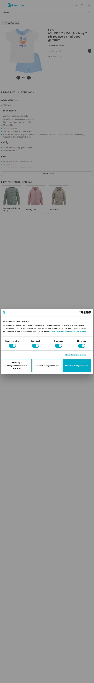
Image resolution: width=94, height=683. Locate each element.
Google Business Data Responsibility (69, 331)
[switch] (35, 346)
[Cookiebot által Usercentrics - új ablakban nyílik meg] (80, 312)
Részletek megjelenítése (75, 355)
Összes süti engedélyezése (76, 365)
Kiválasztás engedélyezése (47, 365)
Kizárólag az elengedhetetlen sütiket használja (17, 366)
